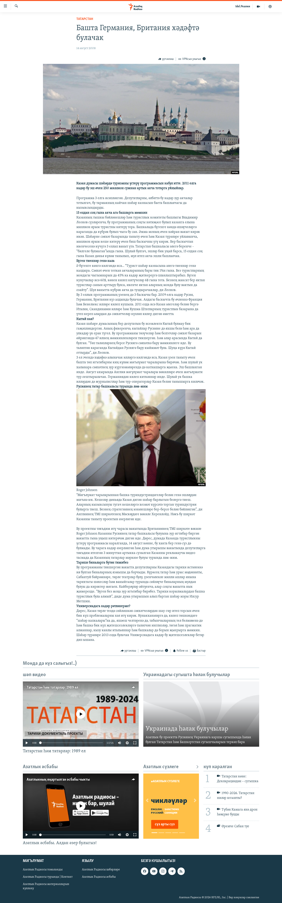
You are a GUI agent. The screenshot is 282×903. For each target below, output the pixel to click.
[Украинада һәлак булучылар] (201, 714)
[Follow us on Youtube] (153, 871)
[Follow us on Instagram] (163, 871)
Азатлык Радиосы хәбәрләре (101, 869)
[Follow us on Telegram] (172, 871)
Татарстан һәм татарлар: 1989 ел (52, 688)
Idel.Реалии (242, 6)
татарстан (84, 19)
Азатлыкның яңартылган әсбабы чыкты (58, 780)
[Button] (166, 59)
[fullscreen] (135, 743)
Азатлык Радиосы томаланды (43, 869)
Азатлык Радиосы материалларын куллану (46, 886)
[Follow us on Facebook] (144, 871)
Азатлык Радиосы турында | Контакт (48, 877)
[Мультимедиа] (258, 6)
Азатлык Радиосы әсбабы (99, 877)
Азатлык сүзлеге (161, 767)
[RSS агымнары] (181, 871)
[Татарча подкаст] (270, 6)
